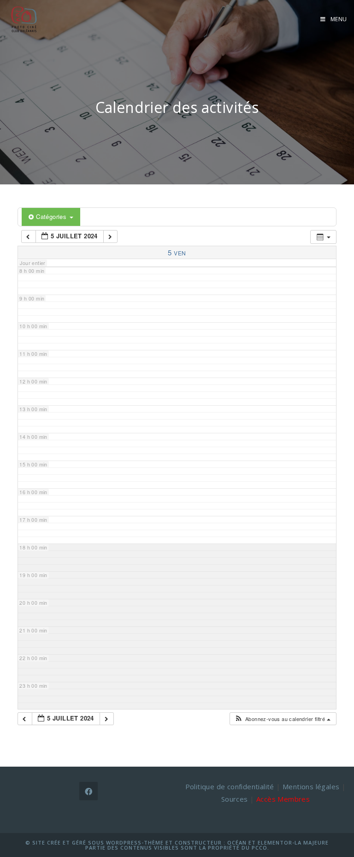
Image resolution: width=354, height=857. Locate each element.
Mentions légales (311, 786)
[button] (282, 719)
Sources (234, 799)
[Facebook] (88, 791)
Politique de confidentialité (229, 786)
